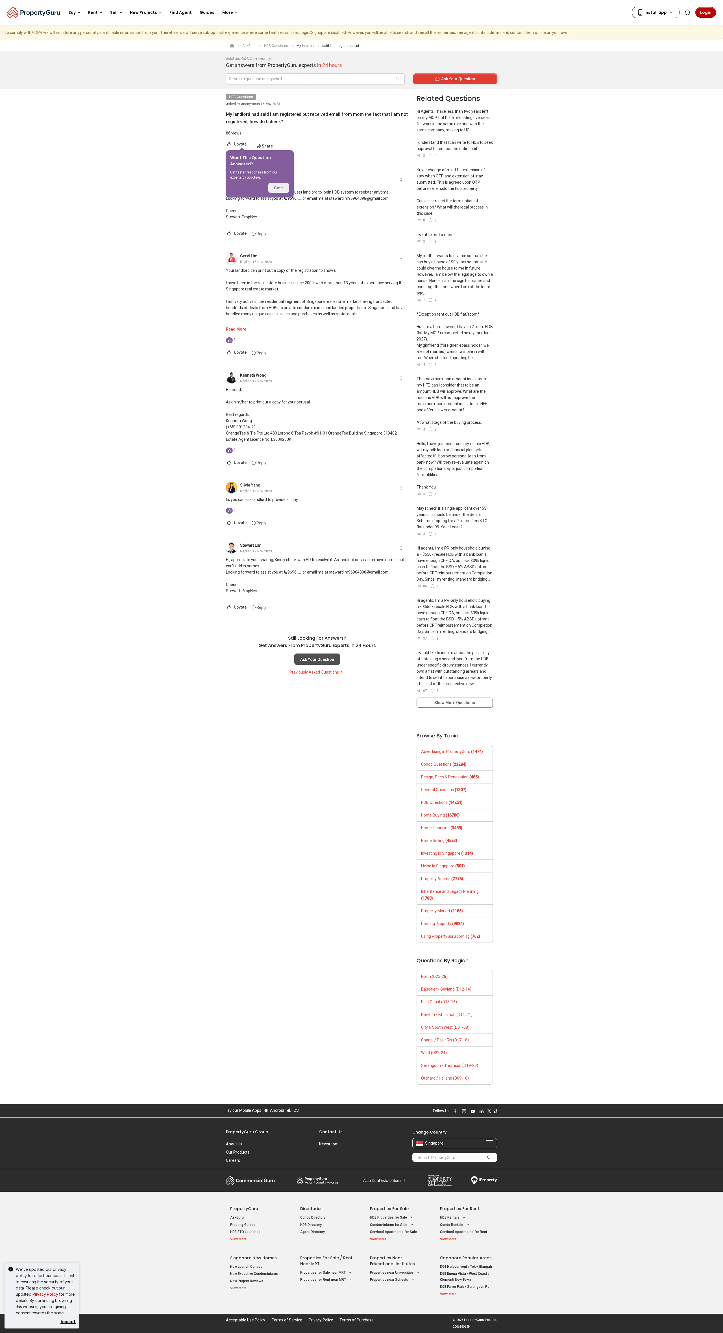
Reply (261, 233)
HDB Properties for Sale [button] (389, 1217)
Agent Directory (312, 1232)
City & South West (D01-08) (445, 1027)
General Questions (444, 789)
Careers (233, 1160)
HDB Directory (311, 1225)
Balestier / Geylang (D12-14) (446, 989)
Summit (384, 1180)
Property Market (442, 911)
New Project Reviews (246, 1281)
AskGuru (237, 1217)
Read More (236, 329)
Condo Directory (312, 1217)
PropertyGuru (244, 1209)
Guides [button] (207, 12)
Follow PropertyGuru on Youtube (472, 1111)
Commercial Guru (250, 1180)
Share (267, 146)
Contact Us (331, 1132)
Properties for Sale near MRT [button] (323, 1273)
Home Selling (439, 840)
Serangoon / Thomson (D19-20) (449, 1065)
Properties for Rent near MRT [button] (323, 1280)
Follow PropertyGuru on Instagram (463, 1111)
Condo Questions (444, 764)
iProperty (484, 1180)
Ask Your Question (317, 659)
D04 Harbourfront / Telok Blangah (466, 1267)
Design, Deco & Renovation (450, 777)
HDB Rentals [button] (450, 1217)
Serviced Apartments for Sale (393, 1232)
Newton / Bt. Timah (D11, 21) (446, 1014)
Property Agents (442, 878)
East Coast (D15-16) (439, 1002)
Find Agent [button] (180, 12)
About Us (234, 1144)
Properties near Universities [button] (392, 1273)
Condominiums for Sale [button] (389, 1225)
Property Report (439, 1180)
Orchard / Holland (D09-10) (445, 1078)
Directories (311, 1209)
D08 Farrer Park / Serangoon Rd (464, 1287)
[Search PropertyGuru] (489, 1157)
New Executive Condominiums (254, 1274)
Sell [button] (113, 12)
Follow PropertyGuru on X (488, 1111)
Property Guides (242, 1225)
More (227, 12)
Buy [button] (72, 12)
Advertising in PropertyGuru (452, 751)
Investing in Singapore (447, 853)
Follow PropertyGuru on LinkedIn (480, 1111)
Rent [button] (93, 12)
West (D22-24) (434, 1052)
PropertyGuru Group (247, 1132)
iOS (295, 1110)
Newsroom (329, 1144)
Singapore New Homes (253, 1258)
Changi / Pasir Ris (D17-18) (445, 1040)
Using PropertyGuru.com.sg (450, 936)
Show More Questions (454, 702)
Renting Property (442, 923)
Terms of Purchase (356, 1320)
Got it (279, 188)
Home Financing (441, 828)
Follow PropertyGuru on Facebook (454, 1111)
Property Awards (318, 1180)
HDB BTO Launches (245, 1232)
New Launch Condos (246, 1267)
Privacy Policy (45, 1294)
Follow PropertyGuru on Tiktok (495, 1111)
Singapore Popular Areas (466, 1258)
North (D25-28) (434, 976)
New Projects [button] (143, 12)
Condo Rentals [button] (452, 1225)
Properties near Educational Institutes (392, 1261)
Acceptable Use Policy (245, 1320)
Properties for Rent (459, 1209)
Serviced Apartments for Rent (463, 1232)
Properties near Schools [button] (389, 1280)
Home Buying (440, 815)
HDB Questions (241, 97)
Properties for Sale (389, 1209)
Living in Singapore (443, 866)
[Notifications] (687, 12)
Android (276, 1110)
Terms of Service (287, 1320)
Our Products (237, 1152)
